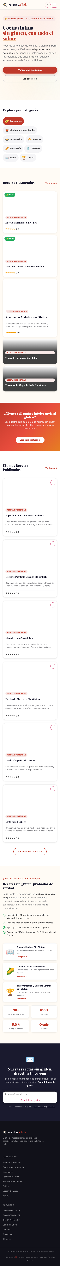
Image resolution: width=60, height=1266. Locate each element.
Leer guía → (22, 957)
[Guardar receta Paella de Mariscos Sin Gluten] (52, 666)
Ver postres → (30, 78)
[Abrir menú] (54, 5)
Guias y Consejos (10, 1191)
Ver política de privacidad (44, 1106)
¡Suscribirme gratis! (30, 1100)
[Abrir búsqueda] (48, 5)
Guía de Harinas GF (11, 1210)
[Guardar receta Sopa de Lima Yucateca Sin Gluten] (52, 482)
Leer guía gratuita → (30, 440)
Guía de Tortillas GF (11, 1215)
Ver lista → (21, 998)
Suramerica (8, 1172)
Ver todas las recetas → (30, 851)
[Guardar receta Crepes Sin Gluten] (52, 788)
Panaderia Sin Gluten (12, 1181)
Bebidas (6, 1186)
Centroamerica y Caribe (13, 1167)
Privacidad (8, 1234)
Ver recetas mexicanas (30, 70)
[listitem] (13, 121)
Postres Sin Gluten (11, 1176)
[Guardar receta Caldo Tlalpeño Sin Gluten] (52, 727)
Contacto (7, 1229)
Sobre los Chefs (10, 1225)
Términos (7, 1239)
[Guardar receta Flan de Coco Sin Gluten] (52, 604)
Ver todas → (51, 183)
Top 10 (6, 1195)
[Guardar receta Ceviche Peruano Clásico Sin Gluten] (52, 543)
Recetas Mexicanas (12, 1162)
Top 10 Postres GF (11, 1220)
